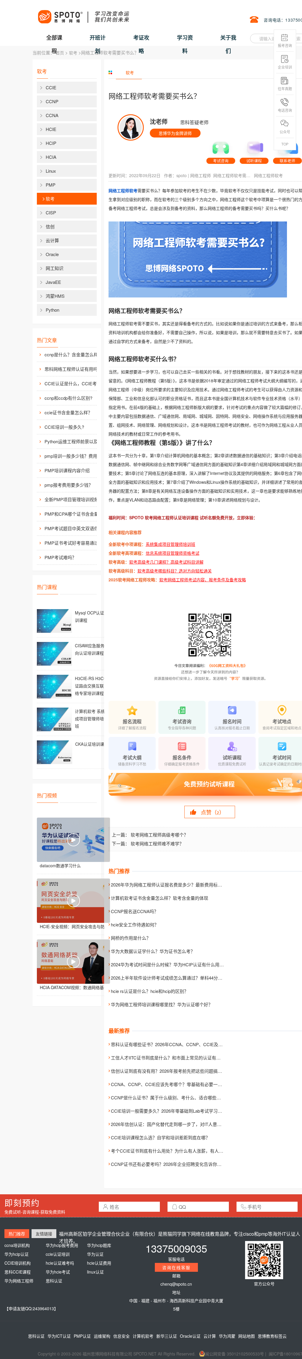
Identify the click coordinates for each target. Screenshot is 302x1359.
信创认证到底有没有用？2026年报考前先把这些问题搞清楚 (168, 1071)
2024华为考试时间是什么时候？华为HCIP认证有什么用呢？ (169, 964)
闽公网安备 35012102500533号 (234, 1354)
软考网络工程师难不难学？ (157, 843)
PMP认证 (82, 1336)
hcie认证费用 (99, 1263)
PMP (50, 185)
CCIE (51, 87)
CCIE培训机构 (17, 1263)
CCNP (52, 101)
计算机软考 (143, 1336)
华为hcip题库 (99, 1245)
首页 (60, 53)
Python (52, 310)
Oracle (52, 254)
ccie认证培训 (58, 1254)
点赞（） (212, 812)
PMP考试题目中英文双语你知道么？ (77, 528)
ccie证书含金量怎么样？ (68, 412)
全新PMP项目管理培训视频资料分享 (77, 499)
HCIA (51, 157)
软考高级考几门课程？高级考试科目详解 (166, 562)
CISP (51, 212)
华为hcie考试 (58, 1272)
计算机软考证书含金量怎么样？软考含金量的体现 (159, 898)
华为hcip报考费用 (62, 1245)
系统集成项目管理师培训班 (170, 544)
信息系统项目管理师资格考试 (172, 553)
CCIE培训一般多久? (64, 427)
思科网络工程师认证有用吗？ (73, 369)
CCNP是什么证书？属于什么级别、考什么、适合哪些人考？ (170, 1097)
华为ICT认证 (59, 1336)
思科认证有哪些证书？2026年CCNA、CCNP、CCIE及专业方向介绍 (178, 1044)
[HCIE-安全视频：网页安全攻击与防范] (73, 901)
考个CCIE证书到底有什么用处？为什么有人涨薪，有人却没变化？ (176, 1151)
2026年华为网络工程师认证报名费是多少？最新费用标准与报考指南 (177, 884)
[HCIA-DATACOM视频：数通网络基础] (73, 961)
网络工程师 (200, 175)
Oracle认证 (190, 1336)
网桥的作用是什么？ (131, 938)
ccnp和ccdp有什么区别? (68, 398)
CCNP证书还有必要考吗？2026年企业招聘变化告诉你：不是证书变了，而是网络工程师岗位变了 (206, 1164)
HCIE (51, 129)
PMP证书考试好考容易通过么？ (76, 543)
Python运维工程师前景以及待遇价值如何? (77, 441)
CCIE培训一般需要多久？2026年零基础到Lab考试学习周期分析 (173, 1111)
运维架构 (102, 1336)
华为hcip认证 (16, 1254)
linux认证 (95, 1272)
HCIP (51, 143)
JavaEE (53, 282)
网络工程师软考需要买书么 (232, 175)
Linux (51, 171)
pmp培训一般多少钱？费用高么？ (77, 456)
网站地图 (246, 1336)
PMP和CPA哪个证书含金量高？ (76, 514)
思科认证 (54, 1281)
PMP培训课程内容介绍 (67, 470)
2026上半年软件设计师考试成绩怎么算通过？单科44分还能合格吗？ (177, 978)
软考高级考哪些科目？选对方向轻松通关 (174, 571)
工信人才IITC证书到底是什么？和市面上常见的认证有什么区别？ (174, 1057)
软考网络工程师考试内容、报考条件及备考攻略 (202, 580)
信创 (50, 226)
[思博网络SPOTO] (83, 13)
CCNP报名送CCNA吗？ (134, 911)
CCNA (52, 115)
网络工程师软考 (268, 175)
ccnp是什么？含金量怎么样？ (74, 354)
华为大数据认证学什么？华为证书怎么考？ (153, 951)
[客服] (220, 150)
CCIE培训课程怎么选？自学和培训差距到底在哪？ (160, 1137)
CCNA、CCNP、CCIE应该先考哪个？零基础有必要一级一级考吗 (175, 1084)
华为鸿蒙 (227, 1336)
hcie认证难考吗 (60, 1263)
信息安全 (121, 1336)
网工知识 (54, 268)
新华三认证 (166, 1336)
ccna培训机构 (17, 1245)
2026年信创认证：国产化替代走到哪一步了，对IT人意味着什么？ (175, 1124)
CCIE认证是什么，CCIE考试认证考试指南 (77, 383)
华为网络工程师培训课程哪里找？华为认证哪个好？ (162, 1004)
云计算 (52, 240)
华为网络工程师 (18, 1281)
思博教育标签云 (272, 1336)
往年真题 (285, 88)
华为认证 (95, 1254)
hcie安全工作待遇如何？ (135, 924)
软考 (73, 53)
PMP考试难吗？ (60, 557)
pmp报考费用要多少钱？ (69, 485)
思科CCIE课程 (17, 1272)
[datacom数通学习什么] (73, 840)
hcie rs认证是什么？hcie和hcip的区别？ (149, 991)
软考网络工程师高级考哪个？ (159, 834)
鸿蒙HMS (55, 296)
